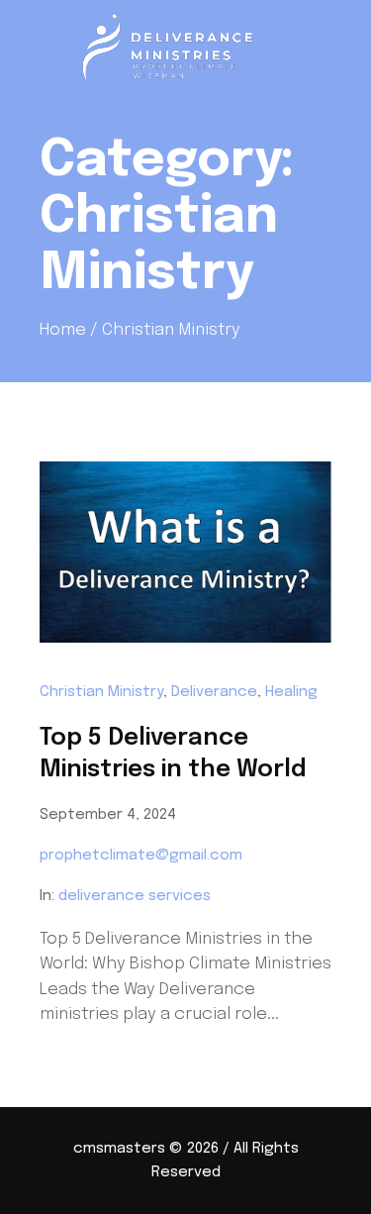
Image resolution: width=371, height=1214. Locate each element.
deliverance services (134, 896)
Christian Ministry (101, 692)
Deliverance (214, 692)
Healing (291, 692)
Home (63, 330)
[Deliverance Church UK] (185, 46)
